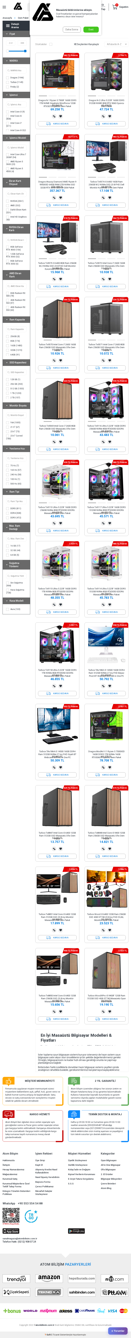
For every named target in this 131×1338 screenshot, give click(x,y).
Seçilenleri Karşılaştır (87, 44)
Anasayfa (7, 18)
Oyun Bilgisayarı (109, 1160)
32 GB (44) (15, 550)
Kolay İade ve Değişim (79, 1169)
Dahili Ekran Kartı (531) (16, 211)
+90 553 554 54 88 (30, 1203)
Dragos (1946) (17, 77)
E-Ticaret (55, 1335)
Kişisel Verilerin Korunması (81, 1174)
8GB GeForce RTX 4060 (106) (14, 248)
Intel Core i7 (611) (14, 124)
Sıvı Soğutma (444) (14, 584)
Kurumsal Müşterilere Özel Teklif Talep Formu (16, 1185)
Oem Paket (23, 18)
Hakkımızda (8, 1160)
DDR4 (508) (15, 513)
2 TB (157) (15, 397)
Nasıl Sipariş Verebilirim (47, 1177)
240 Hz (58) (15, 474)
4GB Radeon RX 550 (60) (15, 308)
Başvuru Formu (42, 1182)
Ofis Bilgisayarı (108, 1169)
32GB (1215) (16, 350)
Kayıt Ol (39, 1165)
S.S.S (71, 1183)
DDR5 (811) (15, 508)
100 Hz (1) (15, 479)
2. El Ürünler (107, 1174)
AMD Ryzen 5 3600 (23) (14, 163)
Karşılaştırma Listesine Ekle (54, 116)
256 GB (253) (16, 384)
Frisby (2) (14, 87)
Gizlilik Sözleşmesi (77, 1165)
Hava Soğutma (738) (15, 591)
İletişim (6, 1165)
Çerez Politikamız (44, 1186)
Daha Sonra (72, 29)
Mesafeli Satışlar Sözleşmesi (43, 1192)
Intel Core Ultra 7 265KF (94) (16, 156)
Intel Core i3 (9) (17, 112)
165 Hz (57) (15, 470)
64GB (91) (15, 355)
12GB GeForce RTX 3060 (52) (15, 255)
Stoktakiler (41, 44)
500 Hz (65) (15, 484)
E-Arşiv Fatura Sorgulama (80, 1179)
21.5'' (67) (15, 427)
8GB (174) (15, 341)
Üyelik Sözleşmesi (77, 1160)
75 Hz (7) (14, 465)
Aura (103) (15, 609)
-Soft (48, 1335)
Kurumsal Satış (10, 1179)
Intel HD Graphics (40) (16, 218)
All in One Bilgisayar (110, 1165)
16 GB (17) (15, 546)
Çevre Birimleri (108, 1183)
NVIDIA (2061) (17, 201)
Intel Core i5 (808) (14, 117)
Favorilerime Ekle (60, 116)
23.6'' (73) (15, 431)
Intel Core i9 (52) (18, 130)
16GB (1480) (16, 345)
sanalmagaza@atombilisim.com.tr (20, 1238)
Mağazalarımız (10, 1174)
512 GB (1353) (17, 388)
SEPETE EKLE (57, 124)
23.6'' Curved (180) (14, 437)
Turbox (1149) (16, 82)
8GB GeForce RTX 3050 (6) (14, 262)
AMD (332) (15, 205)
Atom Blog (106, 1188)
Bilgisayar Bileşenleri (111, 1179)
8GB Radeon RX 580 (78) (15, 294)
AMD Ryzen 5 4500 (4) (14, 170)
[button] (43, 95)
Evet (91, 29)
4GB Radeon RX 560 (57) (15, 301)
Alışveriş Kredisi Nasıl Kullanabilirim (46, 1171)
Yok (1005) (15, 422)
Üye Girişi (40, 1160)
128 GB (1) (15, 379)
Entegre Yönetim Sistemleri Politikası (16, 1192)
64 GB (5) (14, 555)
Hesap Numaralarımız (13, 1169)
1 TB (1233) (15, 393)
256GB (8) (15, 336)
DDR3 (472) (15, 517)
